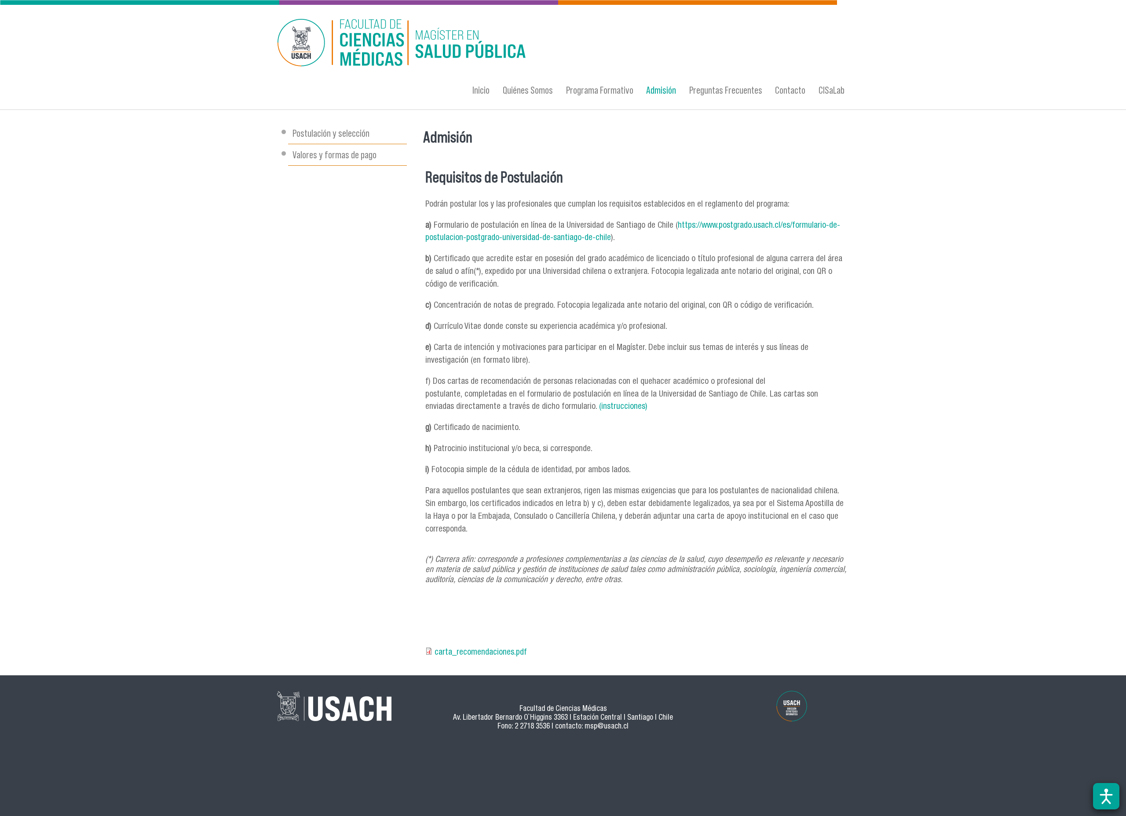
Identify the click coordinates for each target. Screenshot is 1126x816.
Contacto (790, 90)
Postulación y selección (330, 133)
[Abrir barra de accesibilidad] (1106, 796)
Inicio (481, 90)
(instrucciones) (623, 407)
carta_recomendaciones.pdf (481, 652)
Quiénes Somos (528, 90)
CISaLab (831, 90)
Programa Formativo (599, 90)
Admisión (661, 90)
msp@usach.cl (607, 727)
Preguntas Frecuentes (725, 90)
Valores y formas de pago (334, 154)
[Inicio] (477, 44)
